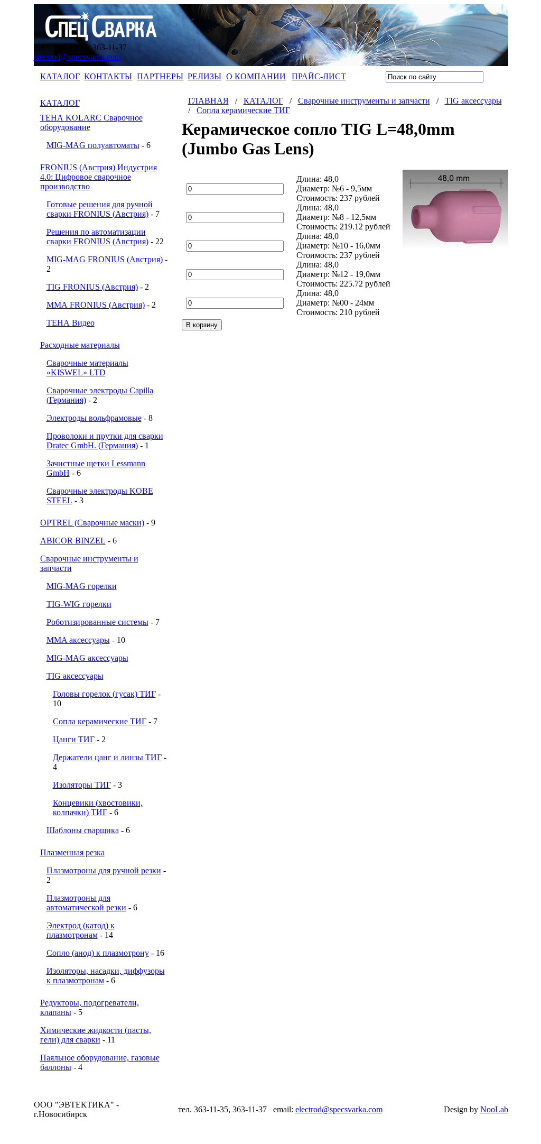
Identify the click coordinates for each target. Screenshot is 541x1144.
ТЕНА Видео (70, 322)
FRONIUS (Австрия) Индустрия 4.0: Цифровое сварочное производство (98, 177)
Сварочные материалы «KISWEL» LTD (87, 367)
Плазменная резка (72, 852)
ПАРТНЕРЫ (160, 76)
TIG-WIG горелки (78, 603)
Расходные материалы (80, 344)
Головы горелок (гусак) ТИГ (104, 693)
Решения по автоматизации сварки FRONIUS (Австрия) (97, 236)
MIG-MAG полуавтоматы (92, 145)
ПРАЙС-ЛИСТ (319, 76)
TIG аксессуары (75, 675)
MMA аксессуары (78, 639)
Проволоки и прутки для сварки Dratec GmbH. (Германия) (104, 440)
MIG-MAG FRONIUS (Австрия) (104, 259)
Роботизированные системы (97, 621)
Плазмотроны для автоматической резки (86, 902)
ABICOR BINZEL (73, 540)
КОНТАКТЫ (108, 76)
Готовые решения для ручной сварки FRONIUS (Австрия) (99, 209)
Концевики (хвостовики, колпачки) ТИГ (98, 807)
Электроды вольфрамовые (94, 417)
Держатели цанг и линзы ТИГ (107, 757)
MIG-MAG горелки (81, 586)
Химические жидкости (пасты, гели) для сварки (95, 1035)
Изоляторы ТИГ (82, 784)
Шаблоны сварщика (82, 830)
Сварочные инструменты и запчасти (364, 100)
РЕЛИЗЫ (204, 76)
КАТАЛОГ (60, 76)
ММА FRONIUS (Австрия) (95, 304)
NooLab (494, 1109)
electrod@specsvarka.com (77, 56)
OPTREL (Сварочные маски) (92, 522)
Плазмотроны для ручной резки (103, 870)
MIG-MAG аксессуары (87, 657)
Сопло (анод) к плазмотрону (97, 952)
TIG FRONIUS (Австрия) (92, 286)
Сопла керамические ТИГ (99, 721)
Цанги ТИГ (74, 739)
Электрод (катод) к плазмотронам (80, 930)
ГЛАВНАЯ (208, 100)
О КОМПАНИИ (256, 76)
